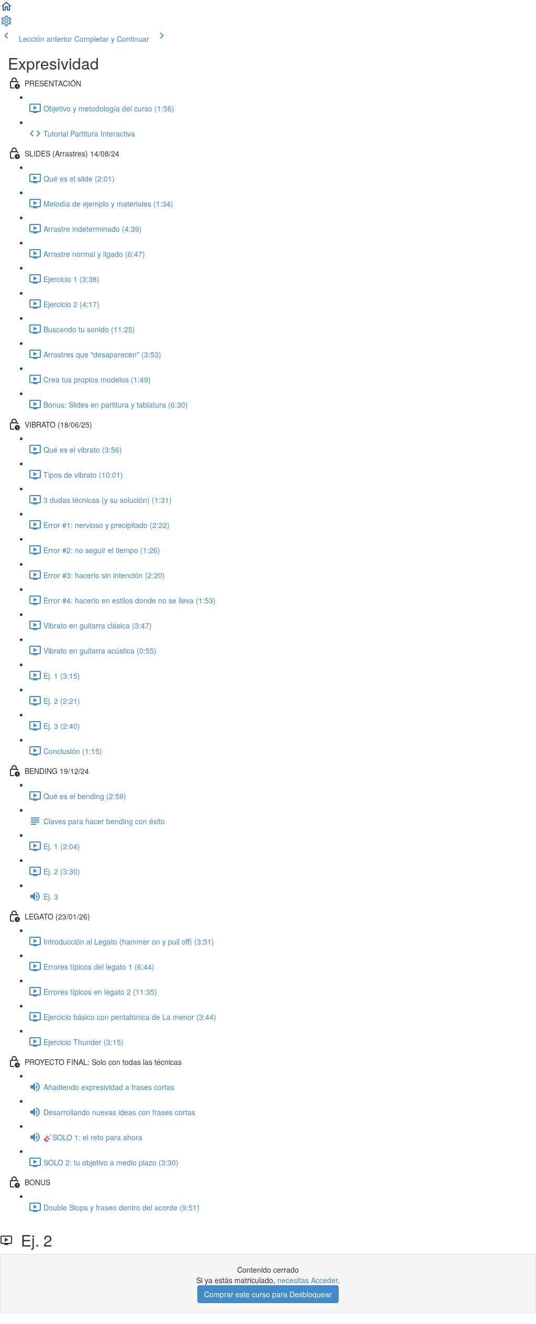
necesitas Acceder (307, 1280)
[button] (6, 9)
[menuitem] (6, 24)
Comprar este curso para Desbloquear (268, 1294)
